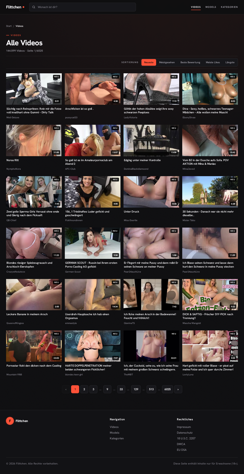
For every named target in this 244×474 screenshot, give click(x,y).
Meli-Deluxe (12, 117)
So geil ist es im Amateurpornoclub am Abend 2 (88, 162)
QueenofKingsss (15, 323)
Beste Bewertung (190, 62)
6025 (168, 389)
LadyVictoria (130, 117)
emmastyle (71, 323)
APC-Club (70, 168)
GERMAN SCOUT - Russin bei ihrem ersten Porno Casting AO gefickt (91, 264)
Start (9, 26)
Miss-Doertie (130, 220)
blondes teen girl (74, 374)
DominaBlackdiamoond (136, 168)
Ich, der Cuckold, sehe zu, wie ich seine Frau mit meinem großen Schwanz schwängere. (151, 367)
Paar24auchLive (132, 271)
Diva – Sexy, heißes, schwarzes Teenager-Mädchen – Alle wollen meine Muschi (208, 110)
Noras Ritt (12, 160)
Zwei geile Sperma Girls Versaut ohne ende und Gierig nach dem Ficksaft (32, 213)
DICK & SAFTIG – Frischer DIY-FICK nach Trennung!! (208, 316)
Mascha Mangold (192, 323)
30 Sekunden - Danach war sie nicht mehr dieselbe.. (208, 213)
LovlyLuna (188, 374)
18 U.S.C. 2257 (186, 438)
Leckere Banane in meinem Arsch (27, 314)
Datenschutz (185, 433)
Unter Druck (131, 211)
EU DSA (182, 450)
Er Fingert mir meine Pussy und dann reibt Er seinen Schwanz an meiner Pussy (151, 264)
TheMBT (128, 374)
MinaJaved (189, 168)
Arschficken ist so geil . (79, 108)
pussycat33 (71, 117)
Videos (196, 7)
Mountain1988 (14, 374)
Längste (230, 62)
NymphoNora (13, 168)
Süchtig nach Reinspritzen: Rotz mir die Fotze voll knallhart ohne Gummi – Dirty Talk (33, 110)
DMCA (181, 444)
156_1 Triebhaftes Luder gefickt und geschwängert (87, 213)
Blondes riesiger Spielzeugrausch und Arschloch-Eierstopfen (29, 264)
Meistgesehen (167, 62)
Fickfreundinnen (74, 220)
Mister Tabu (189, 220)
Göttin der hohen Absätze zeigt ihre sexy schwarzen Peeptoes (149, 110)
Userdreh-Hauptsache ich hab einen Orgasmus (87, 316)
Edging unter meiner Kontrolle (142, 160)
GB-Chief (11, 220)
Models (210, 7)
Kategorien (229, 7)
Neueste (148, 62)
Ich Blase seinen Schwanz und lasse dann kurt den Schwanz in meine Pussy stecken (208, 264)
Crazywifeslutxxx (15, 271)
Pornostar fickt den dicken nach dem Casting (33, 365)
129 (136, 389)
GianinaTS (129, 323)
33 (121, 389)
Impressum (184, 427)
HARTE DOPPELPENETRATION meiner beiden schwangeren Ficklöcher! (88, 367)
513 (151, 389)
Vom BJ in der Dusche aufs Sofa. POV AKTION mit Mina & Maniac (206, 162)
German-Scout (72, 271)
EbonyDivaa (189, 117)
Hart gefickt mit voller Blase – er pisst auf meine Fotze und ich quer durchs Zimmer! (208, 367)
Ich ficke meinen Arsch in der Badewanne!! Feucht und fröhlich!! (150, 316)
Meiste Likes (213, 62)
